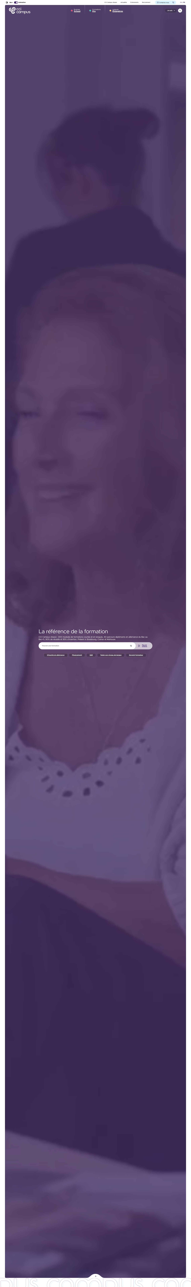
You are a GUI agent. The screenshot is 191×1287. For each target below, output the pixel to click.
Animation (22, 2)
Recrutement (146, 2)
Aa (11, 2)
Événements (134, 2)
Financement (77, 655)
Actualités (124, 2)
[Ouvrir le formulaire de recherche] (180, 11)
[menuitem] (111, 2)
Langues (118, 10)
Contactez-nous (164, 2)
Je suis (169, 10)
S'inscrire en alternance (55, 655)
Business (77, 10)
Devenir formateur (136, 655)
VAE (91, 655)
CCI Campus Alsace (110, 2)
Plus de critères (144, 645)
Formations (96, 10)
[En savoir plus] (95, 1276)
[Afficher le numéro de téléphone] (173, 2)
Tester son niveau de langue (110, 655)
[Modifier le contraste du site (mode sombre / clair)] (6, 2)
